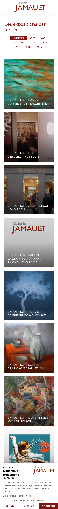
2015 (39, 47)
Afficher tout (18, 38)
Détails (12, 91)
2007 (32, 38)
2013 (18, 47)
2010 (23, 42)
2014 (28, 47)
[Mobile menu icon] (5, 7)
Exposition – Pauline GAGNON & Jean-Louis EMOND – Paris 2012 (24, 258)
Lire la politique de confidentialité (17, 496)
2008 (43, 38)
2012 (44, 42)
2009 (13, 42)
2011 (34, 42)
